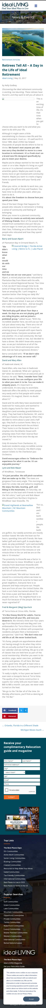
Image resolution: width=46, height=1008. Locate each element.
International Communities (14, 879)
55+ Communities (11, 851)
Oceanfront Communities (14, 915)
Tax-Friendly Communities (14, 875)
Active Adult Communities (14, 855)
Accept (31, 999)
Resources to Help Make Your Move (18, 868)
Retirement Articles (11, 59)
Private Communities (12, 919)
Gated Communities (11, 872)
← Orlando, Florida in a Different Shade (20, 725)
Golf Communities (11, 901)
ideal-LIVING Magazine (13, 963)
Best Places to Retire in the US (16, 886)
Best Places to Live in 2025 (14, 882)
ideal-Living (7, 78)
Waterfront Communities (14, 926)
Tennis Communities (12, 922)
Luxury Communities (12, 929)
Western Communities (13, 936)
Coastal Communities (12, 865)
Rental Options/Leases (13, 943)
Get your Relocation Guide (14, 966)
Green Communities (12, 905)
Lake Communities (11, 908)
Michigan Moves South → (32, 730)
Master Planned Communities (15, 932)
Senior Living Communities (14, 858)
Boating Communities (12, 861)
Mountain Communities (13, 912)
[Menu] (36, 6)
